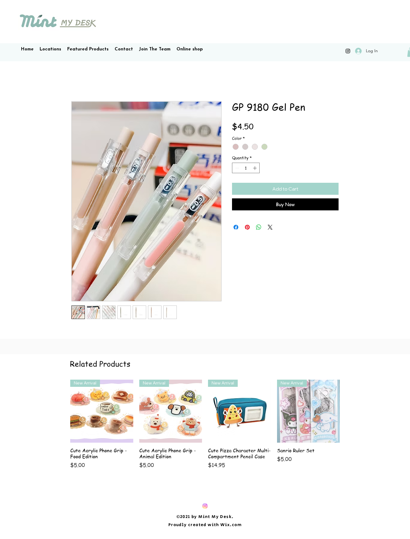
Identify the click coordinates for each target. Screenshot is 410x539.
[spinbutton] (246, 168)
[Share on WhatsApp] (258, 227)
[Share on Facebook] (236, 227)
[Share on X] (270, 227)
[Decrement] (236, 168)
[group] (205, 424)
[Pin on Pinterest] (247, 227)
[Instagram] (348, 51)
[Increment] (255, 168)
